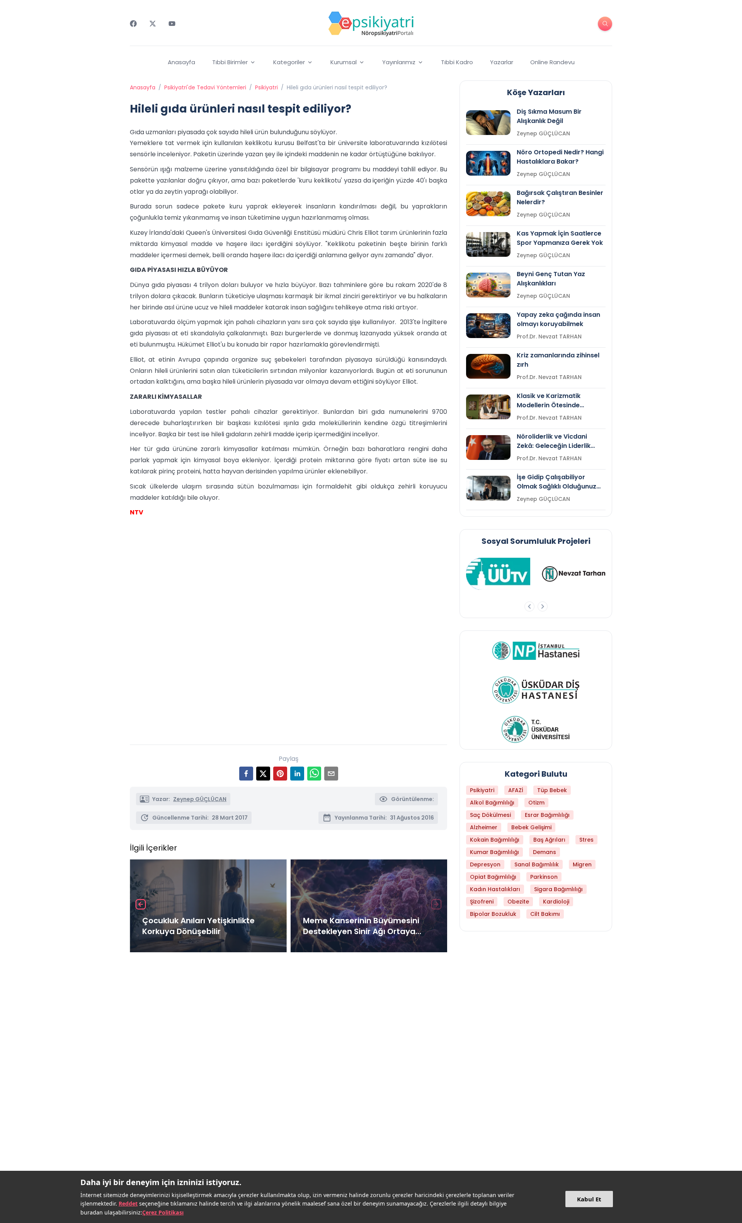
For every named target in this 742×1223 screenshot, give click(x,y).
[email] (331, 774)
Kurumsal (343, 62)
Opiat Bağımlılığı (493, 877)
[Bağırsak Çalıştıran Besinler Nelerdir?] (488, 203)
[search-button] (605, 24)
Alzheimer (483, 827)
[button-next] (543, 606)
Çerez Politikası (163, 1212)
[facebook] (246, 774)
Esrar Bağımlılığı (547, 815)
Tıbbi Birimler (230, 62)
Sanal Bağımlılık (536, 864)
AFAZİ (515, 790)
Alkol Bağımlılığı (492, 802)
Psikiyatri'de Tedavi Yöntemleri (205, 87)
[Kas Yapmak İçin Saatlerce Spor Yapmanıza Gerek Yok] (488, 244)
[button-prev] (529, 606)
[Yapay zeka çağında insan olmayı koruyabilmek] (488, 325)
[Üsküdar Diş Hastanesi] (535, 690)
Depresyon (485, 864)
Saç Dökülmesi (490, 815)
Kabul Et (589, 1199)
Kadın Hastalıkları (495, 889)
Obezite (518, 901)
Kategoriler (289, 62)
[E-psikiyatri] (371, 23)
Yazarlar (501, 62)
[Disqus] (288, 1061)
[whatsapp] (314, 774)
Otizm (536, 802)
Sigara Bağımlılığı (558, 889)
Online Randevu (552, 62)
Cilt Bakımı (545, 914)
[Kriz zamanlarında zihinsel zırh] (488, 366)
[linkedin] (297, 774)
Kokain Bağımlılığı (494, 840)
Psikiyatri (266, 87)
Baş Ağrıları (549, 840)
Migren (582, 864)
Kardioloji (556, 901)
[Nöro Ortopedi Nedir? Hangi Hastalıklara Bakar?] (488, 163)
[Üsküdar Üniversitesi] (536, 729)
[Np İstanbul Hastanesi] (535, 650)
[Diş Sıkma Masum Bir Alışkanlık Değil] (488, 122)
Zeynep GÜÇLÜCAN (199, 799)
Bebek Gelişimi (531, 827)
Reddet (128, 1203)
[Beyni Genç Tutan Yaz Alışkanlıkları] (488, 285)
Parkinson (544, 877)
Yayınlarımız (398, 62)
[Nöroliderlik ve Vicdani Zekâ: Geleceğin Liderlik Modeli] (488, 447)
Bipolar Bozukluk (493, 914)
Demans (544, 852)
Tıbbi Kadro (457, 62)
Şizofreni (482, 901)
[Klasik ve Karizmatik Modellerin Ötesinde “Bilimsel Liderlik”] (488, 407)
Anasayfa (181, 62)
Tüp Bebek (552, 790)
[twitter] (263, 774)
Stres (586, 840)
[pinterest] (280, 774)
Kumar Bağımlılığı (494, 852)
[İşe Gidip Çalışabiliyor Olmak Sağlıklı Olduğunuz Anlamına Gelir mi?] (488, 488)
